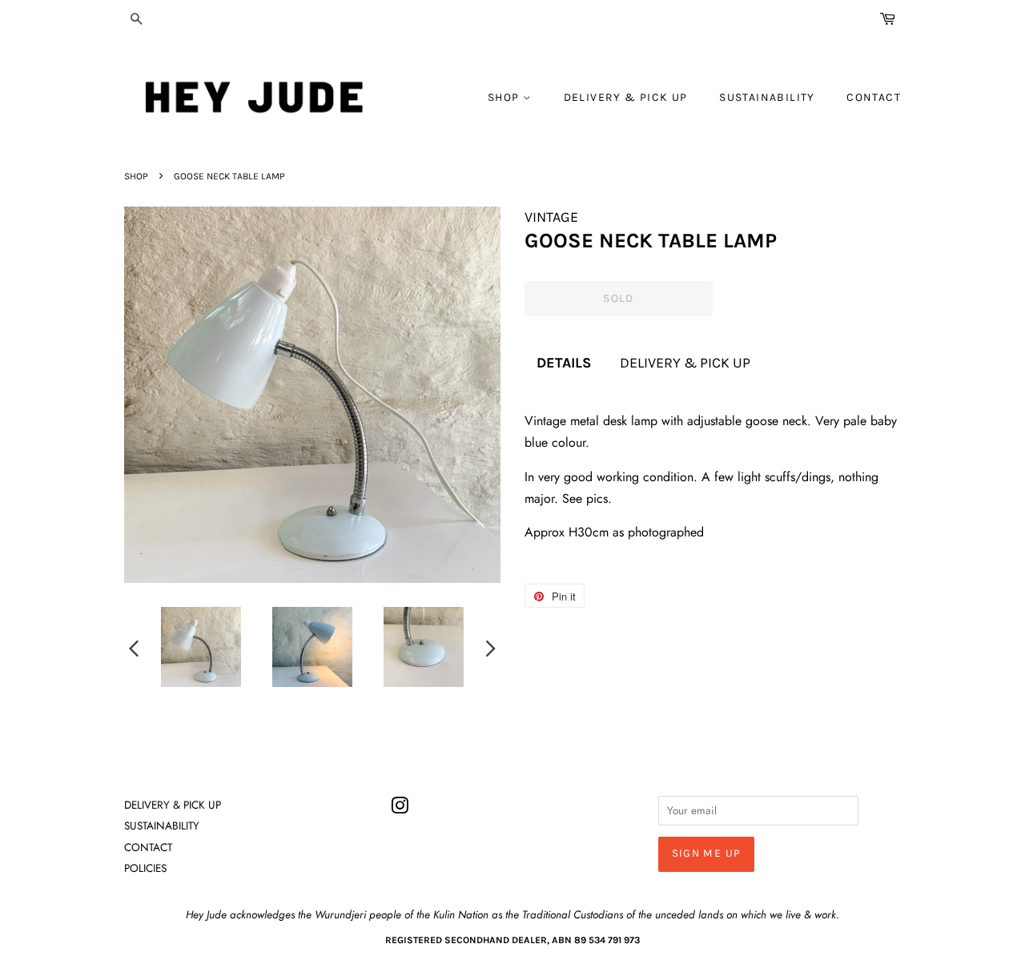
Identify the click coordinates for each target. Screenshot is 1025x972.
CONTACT (873, 97)
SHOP (505, 97)
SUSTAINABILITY (767, 97)
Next (491, 648)
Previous (134, 648)
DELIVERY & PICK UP (626, 97)
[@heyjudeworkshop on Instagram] (399, 809)
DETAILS (564, 363)
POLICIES (145, 868)
